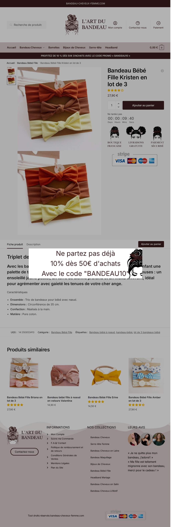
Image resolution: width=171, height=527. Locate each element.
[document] (84, 263)
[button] (136, 253)
